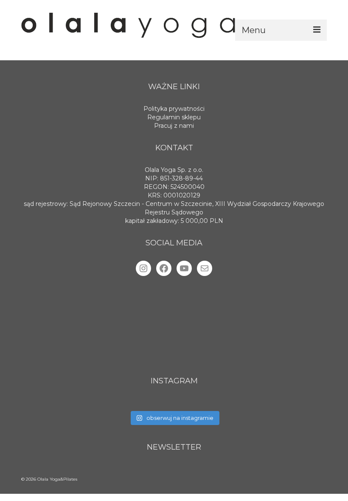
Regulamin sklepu (174, 117)
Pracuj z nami (174, 125)
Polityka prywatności (174, 109)
